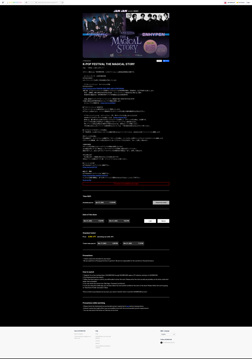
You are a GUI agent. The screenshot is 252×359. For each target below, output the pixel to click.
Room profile (87, 180)
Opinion (97, 343)
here (127, 306)
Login (248, 2)
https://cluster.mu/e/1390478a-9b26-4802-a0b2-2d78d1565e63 (103, 88)
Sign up (163, 221)
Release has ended (161, 202)
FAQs (96, 334)
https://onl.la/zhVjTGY (90, 167)
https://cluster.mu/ (120, 117)
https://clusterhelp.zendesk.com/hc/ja (95, 175)
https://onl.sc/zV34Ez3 (108, 103)
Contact (97, 341)
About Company (78, 334)
